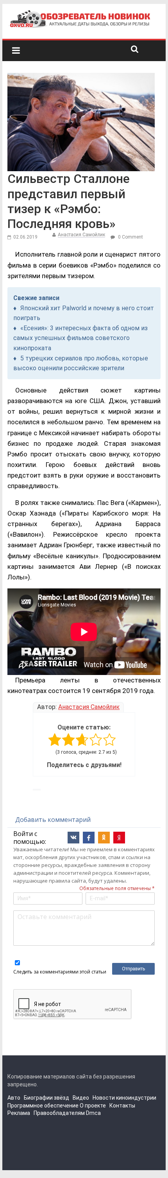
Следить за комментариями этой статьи (59, 971)
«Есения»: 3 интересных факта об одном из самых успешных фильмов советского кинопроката (80, 338)
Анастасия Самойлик (81, 234)
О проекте (93, 1105)
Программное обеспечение (43, 1105)
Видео (81, 1098)
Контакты (122, 1105)
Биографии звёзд (46, 1098)
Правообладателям (59, 1113)
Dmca (93, 1113)
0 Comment (130, 237)
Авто (13, 1098)
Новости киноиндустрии (124, 1098)
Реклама (18, 1113)
